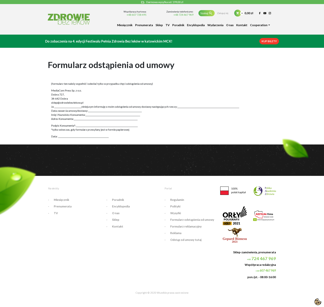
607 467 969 (265, 270)
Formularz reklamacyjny (186, 226)
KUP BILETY (269, 41)
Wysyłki (175, 213)
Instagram (269, 13)
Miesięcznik (124, 25)
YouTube (264, 13)
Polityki (175, 206)
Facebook (259, 13)
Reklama (175, 233)
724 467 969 (261, 258)
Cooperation (258, 25)
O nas (230, 25)
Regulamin (177, 200)
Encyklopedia (196, 25)
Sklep (159, 25)
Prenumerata (144, 25)
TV (168, 25)
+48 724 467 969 (183, 14)
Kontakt (241, 25)
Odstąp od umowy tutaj (185, 240)
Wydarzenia (215, 25)
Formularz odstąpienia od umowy (192, 219)
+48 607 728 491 (136, 14)
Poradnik (178, 25)
